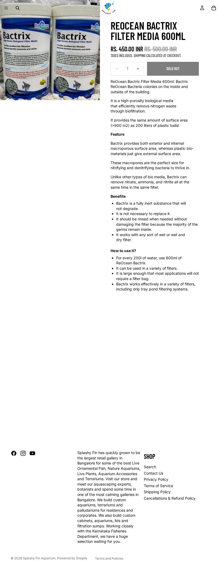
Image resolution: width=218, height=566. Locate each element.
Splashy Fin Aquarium (39, 558)
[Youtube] (32, 453)
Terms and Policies (109, 558)
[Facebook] (14, 453)
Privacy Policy (156, 479)
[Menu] (6, 8)
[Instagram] (23, 453)
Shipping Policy (157, 492)
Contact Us (153, 473)
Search (150, 466)
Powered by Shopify (72, 558)
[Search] (17, 8)
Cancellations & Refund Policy (169, 498)
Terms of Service (158, 485)
